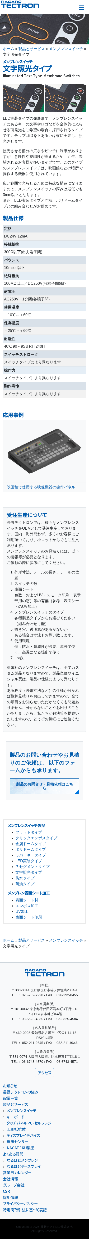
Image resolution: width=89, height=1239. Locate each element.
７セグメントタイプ (32, 867)
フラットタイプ (28, 832)
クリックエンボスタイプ (36, 838)
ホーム (8, 49)
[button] (81, 7)
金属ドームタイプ (30, 844)
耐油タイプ (24, 884)
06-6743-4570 (32, 1061)
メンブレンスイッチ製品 (26, 825)
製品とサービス (31, 49)
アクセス (44, 1072)
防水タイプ (24, 878)
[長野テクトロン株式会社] (28, 4)
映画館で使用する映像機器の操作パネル (41, 487)
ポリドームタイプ (30, 849)
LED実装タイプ (28, 861)
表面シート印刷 (28, 917)
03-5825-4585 (32, 1019)
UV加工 (21, 911)
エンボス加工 (26, 906)
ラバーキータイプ (30, 855)
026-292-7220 (32, 995)
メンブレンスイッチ (66, 49)
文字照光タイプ (28, 872)
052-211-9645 (32, 1043)
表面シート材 (26, 900)
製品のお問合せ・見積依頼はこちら (44, 786)
